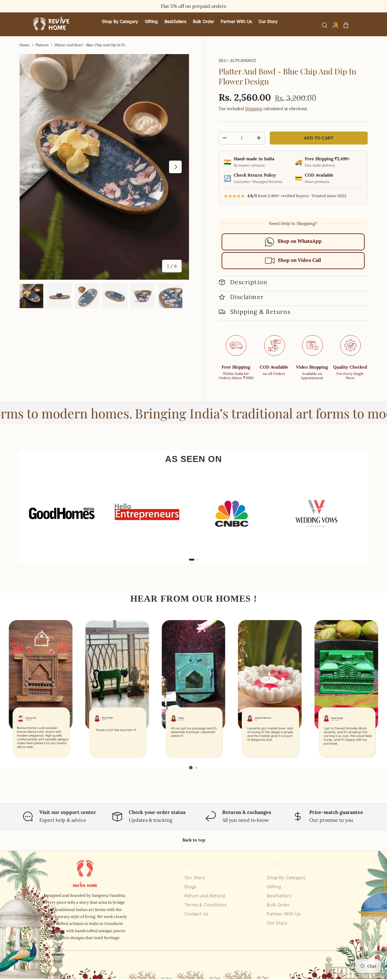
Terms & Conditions (205, 905)
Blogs (190, 887)
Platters (42, 45)
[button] (346, 25)
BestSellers (279, 896)
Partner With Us (284, 914)
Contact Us (196, 914)
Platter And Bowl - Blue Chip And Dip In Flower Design (90, 45)
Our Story (194, 877)
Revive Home (51, 961)
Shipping (253, 108)
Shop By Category (286, 877)
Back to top (193, 840)
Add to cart (318, 138)
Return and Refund (204, 896)
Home (24, 45)
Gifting (274, 887)
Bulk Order (278, 905)
